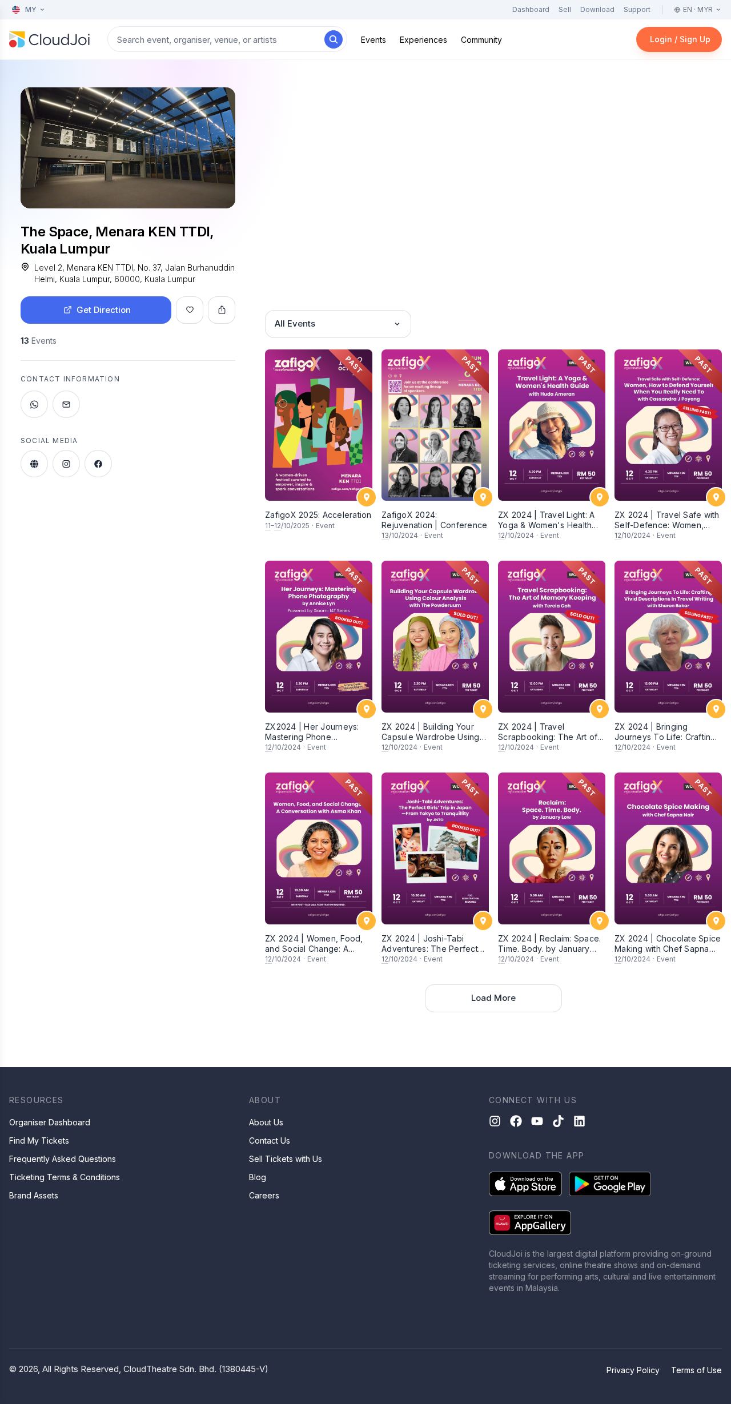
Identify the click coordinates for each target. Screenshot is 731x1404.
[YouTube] (537, 1121)
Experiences (423, 40)
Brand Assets (33, 1195)
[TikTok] (558, 1121)
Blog (257, 1177)
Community (481, 40)
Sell (565, 9)
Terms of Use (696, 1370)
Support (637, 9)
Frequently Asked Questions (62, 1159)
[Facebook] (516, 1121)
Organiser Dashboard (49, 1122)
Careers (264, 1195)
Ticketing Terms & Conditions (64, 1177)
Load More (493, 997)
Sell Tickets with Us (285, 1159)
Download (597, 9)
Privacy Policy (633, 1370)
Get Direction (104, 309)
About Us (266, 1122)
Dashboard (530, 9)
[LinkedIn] (579, 1121)
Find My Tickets (39, 1140)
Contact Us (269, 1140)
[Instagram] (495, 1121)
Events (373, 40)
